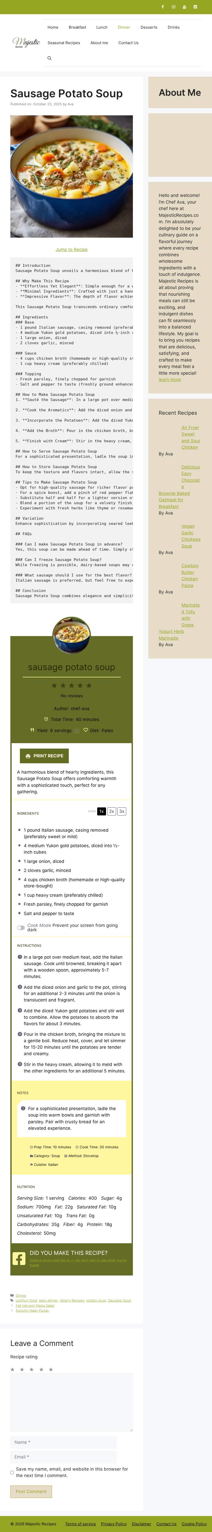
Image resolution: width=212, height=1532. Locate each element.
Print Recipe (48, 755)
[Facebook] (162, 7)
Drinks (174, 27)
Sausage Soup (119, 1300)
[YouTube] (184, 7)
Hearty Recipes (72, 1300)
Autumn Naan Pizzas (32, 1310)
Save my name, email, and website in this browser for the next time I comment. (72, 1472)
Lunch (102, 27)
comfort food (26, 1300)
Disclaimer (141, 1523)
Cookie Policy (194, 1523)
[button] (49, 58)
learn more (170, 379)
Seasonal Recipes (64, 42)
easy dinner (48, 1300)
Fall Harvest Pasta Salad (35, 1305)
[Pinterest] (195, 7)
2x (111, 811)
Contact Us (128, 42)
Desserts (149, 27)
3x (121, 811)
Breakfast (77, 27)
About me (99, 42)
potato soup (96, 1300)
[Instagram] (173, 7)
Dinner (124, 27)
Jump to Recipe (72, 249)
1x (101, 811)
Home (53, 27)
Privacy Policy (114, 1523)
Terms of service (80, 1523)
